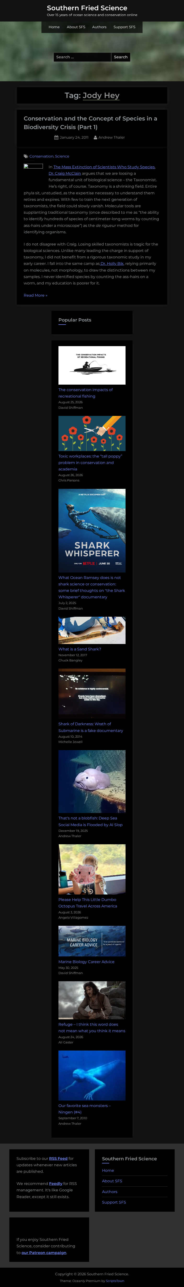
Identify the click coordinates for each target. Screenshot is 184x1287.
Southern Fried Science (87, 8)
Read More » (35, 296)
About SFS (76, 27)
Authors (99, 27)
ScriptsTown (115, 1281)
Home (54, 27)
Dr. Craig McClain (65, 173)
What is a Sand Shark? (79, 649)
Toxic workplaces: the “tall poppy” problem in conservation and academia (90, 462)
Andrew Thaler (111, 137)
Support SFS (124, 27)
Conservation (41, 156)
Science (62, 156)
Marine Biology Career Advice (86, 962)
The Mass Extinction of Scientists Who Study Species (104, 167)
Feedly (55, 1183)
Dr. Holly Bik (112, 263)
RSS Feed (58, 1158)
